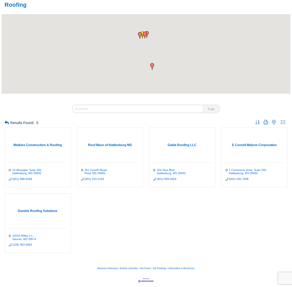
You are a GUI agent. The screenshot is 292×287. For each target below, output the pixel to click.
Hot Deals (145, 268)
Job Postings (159, 268)
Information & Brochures (181, 268)
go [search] (212, 108)
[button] (142, 34)
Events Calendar (129, 268)
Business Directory (108, 268)
